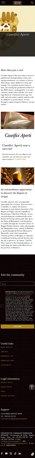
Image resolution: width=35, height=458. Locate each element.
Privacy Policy (7, 382)
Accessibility (6, 365)
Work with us (7, 347)
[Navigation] (3, 2)
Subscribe (18, 327)
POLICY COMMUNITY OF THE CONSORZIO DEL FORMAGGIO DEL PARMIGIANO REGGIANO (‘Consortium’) (20, 295)
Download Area (7, 360)
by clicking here (19, 159)
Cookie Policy (6, 387)
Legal (3, 391)
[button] (32, 2)
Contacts (4, 352)
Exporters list (7, 356)
